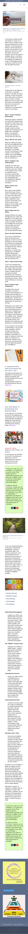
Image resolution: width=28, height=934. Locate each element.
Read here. (8, 385)
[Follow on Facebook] (12, 508)
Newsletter (9, 487)
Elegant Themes (13, 930)
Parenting (5, 539)
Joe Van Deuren (8, 31)
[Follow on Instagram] (17, 508)
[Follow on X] (15, 508)
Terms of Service (18, 924)
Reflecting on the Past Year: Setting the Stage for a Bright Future (14, 29)
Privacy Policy (8, 924)
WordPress (14, 932)
